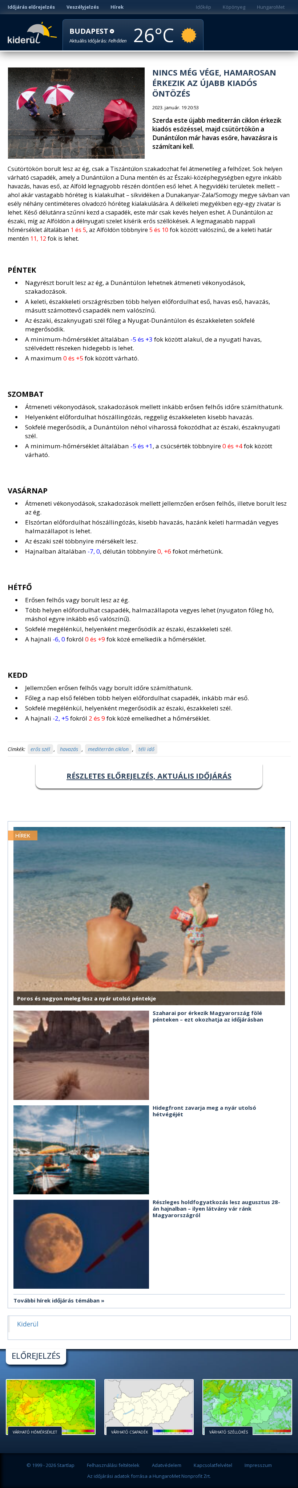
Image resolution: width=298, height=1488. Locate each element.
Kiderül (34, 32)
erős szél (40, 749)
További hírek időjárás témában (56, 1300)
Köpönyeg (234, 7)
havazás (69, 749)
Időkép (203, 7)
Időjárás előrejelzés (31, 7)
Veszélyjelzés (83, 7)
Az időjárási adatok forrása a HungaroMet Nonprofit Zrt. (149, 1476)
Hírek (117, 7)
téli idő (146, 749)
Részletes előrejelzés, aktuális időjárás (149, 776)
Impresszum (258, 1465)
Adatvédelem (166, 1465)
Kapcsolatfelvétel (213, 1465)
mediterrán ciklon (108, 749)
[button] (98, 35)
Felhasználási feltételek (113, 1465)
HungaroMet (271, 7)
